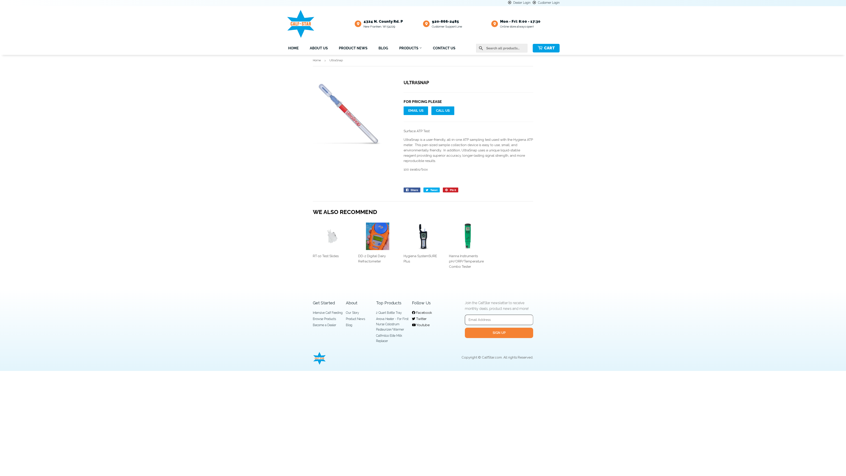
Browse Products (324, 319)
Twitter (421, 319)
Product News (353, 48)
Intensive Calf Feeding (328, 312)
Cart (549, 48)
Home (293, 48)
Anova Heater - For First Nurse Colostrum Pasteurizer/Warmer (392, 324)
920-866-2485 (445, 21)
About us (319, 48)
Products (409, 48)
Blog (383, 48)
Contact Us (444, 48)
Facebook (423, 313)
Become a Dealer (324, 325)
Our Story (352, 312)
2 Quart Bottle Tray (389, 312)
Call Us (443, 111)
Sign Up (499, 333)
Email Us (415, 111)
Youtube (423, 325)
